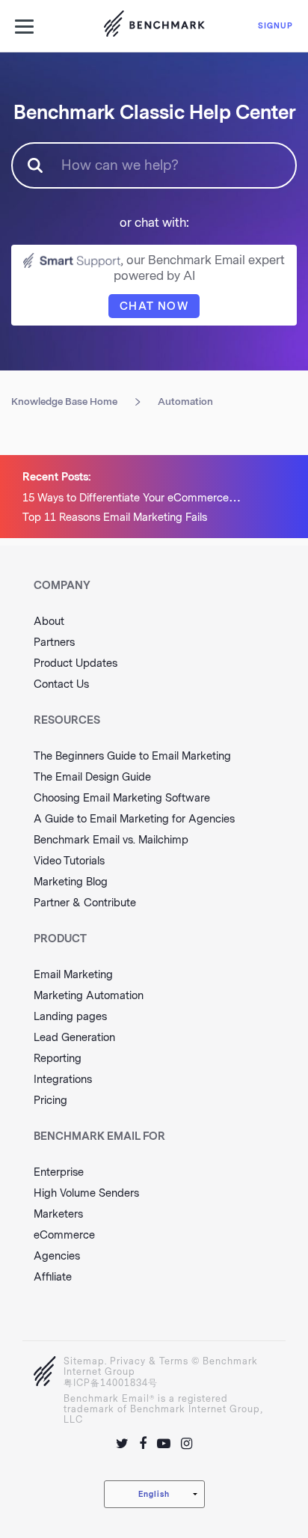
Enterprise (59, 1172)
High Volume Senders (86, 1193)
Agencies (57, 1256)
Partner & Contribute (85, 903)
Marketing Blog (71, 882)
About (49, 621)
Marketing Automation (89, 995)
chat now (154, 306)
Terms (173, 1361)
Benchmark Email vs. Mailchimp (111, 840)
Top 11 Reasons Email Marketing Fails (114, 517)
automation (185, 401)
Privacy (128, 1361)
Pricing (50, 1100)
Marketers (58, 1214)
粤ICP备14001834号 (111, 1383)
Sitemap (84, 1361)
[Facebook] (143, 1443)
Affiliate (53, 1277)
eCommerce (64, 1235)
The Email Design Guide (92, 777)
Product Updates (75, 663)
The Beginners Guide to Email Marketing (132, 756)
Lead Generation (74, 1037)
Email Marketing (73, 974)
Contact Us (61, 684)
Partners (54, 642)
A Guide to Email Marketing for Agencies (134, 819)
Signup (275, 26)
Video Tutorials (69, 861)
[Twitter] (122, 1443)
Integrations (63, 1079)
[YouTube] (163, 1443)
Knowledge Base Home (64, 401)
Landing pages (70, 1016)
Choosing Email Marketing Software (122, 798)
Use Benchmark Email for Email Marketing (154, 26)
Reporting (57, 1058)
